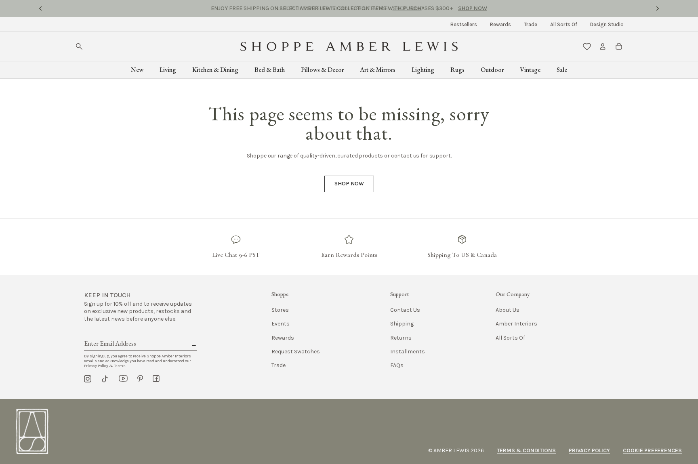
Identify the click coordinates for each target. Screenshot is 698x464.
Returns (401, 337)
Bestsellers (463, 24)
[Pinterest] (140, 379)
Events (280, 323)
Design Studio (607, 24)
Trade (530, 24)
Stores (280, 310)
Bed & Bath (269, 69)
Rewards (500, 24)
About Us (507, 310)
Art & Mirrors (377, 69)
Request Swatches (295, 351)
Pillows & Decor (322, 69)
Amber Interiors (516, 323)
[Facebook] (156, 379)
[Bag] (619, 46)
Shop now (349, 183)
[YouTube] (123, 379)
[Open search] (79, 46)
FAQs (397, 365)
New (137, 69)
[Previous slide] (40, 8)
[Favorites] (586, 46)
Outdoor (492, 69)
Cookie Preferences (652, 450)
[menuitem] (463, 24)
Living (168, 69)
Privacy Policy (589, 450)
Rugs (457, 69)
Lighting (423, 69)
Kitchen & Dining (215, 69)
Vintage (530, 69)
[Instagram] (87, 379)
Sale (562, 69)
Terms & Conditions (526, 450)
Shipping (402, 323)
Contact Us (405, 310)
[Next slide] (657, 8)
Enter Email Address (109, 334)
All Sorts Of (563, 24)
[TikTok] (105, 379)
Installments (407, 351)
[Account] (603, 46)
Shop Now (407, 8)
